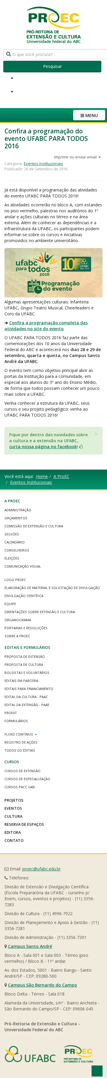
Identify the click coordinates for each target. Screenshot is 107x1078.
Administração (17, 510)
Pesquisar (52, 66)
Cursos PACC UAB (19, 787)
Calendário (14, 542)
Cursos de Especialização (27, 779)
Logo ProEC (15, 579)
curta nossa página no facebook (43, 446)
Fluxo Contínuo (19, 734)
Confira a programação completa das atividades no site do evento (46, 325)
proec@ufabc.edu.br (41, 869)
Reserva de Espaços (24, 824)
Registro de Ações (20, 742)
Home (42, 476)
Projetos (13, 800)
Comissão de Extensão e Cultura (33, 526)
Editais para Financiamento (28, 688)
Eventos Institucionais (31, 482)
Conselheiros (16, 550)
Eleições (11, 558)
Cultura (13, 816)
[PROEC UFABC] (53, 24)
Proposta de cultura (23, 664)
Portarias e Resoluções (26, 628)
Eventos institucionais (43, 163)
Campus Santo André (30, 946)
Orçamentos (15, 518)
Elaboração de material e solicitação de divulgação (52, 587)
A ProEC (61, 476)
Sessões (11, 534)
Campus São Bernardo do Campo (42, 985)
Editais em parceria (21, 680)
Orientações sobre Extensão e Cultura (39, 612)
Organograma (17, 620)
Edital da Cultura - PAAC (26, 696)
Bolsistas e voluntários (26, 672)
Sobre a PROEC (17, 636)
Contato (13, 840)
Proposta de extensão (24, 656)
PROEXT (10, 713)
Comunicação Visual (22, 566)
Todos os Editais (19, 750)
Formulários (16, 721)
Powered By (49, 1054)
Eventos (13, 808)
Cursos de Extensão (22, 771)
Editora (12, 832)
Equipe (10, 604)
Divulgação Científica (23, 595)
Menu (91, 115)
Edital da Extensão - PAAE (26, 704)
